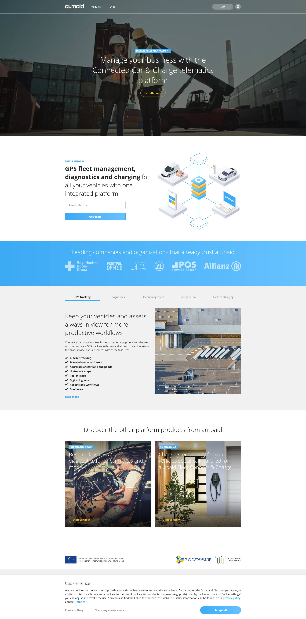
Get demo (95, 216)
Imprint (80, 602)
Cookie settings (74, 610)
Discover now (81, 519)
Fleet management (153, 297)
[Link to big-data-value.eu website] (193, 559)
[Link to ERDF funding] (94, 559)
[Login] (238, 7)
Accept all (221, 610)
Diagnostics (118, 297)
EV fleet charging (223, 297)
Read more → (73, 397)
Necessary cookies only (109, 610)
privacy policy (231, 598)
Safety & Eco (188, 297)
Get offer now (153, 93)
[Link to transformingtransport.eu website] (228, 559)
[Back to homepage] (74, 6)
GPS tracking (82, 297)
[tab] (82, 297)
